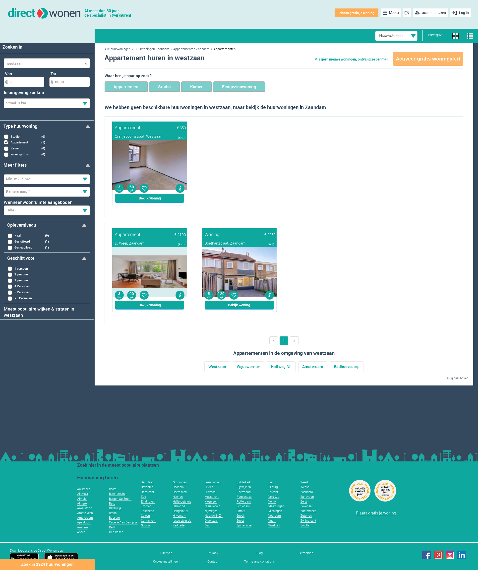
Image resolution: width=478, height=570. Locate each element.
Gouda (145, 525)
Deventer (147, 487)
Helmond (179, 506)
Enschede (147, 511)
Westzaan (217, 366)
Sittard (241, 511)
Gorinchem (148, 520)
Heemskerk (180, 492)
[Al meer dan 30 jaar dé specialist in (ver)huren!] (44, 12)
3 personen (21, 280)
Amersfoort (84, 508)
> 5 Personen (23, 298)
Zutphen (306, 515)
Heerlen (178, 497)
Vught (272, 520)
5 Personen (22, 292)
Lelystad (210, 492)
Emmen (146, 506)
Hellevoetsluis (182, 501)
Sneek (240, 515)
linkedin (461, 555)
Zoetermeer (308, 511)
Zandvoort (307, 497)
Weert (304, 482)
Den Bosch (116, 532)
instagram (450, 555)
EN (406, 13)
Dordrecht (147, 492)
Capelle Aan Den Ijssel (123, 522)
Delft (112, 527)
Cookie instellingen (166, 561)
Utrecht (273, 492)
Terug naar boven (456, 378)
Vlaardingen (276, 506)
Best (112, 503)
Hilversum (179, 515)
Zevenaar (306, 506)
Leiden (209, 487)
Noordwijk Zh (214, 515)
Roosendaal (244, 497)
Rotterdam (244, 501)
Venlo (272, 501)
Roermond (244, 492)
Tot (53, 73)
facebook (426, 555)
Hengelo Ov (180, 511)
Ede (143, 497)
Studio (164, 86)
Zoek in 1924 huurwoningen (47, 564)
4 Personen (22, 286)
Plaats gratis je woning (356, 12)
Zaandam (306, 492)
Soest (240, 520)
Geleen (145, 515)
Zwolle (304, 525)
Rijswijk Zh (244, 487)
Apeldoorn (84, 522)
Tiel (270, 482)
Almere (82, 503)
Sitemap (166, 553)
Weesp (304, 487)
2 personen (21, 274)
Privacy (213, 553)
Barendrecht (117, 494)
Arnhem (82, 527)
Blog (259, 553)
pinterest (438, 555)
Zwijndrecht (308, 520)
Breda (113, 513)
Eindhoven (148, 501)
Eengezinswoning (239, 86)
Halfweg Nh (281, 366)
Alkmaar (82, 494)
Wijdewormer (248, 366)
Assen (81, 532)
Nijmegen (211, 511)
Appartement (126, 86)
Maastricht (212, 497)
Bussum (114, 517)
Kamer (196, 86)
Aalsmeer (83, 489)
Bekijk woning (150, 198)
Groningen (180, 482)
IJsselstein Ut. (182, 520)
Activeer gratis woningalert (428, 59)
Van (8, 73)
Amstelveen (85, 513)
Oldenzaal (211, 520)
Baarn (113, 489)
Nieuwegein (212, 506)
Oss (207, 525)
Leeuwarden (213, 482)
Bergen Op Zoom (120, 499)
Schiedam (243, 506)
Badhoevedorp (346, 366)
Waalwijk (274, 525)
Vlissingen (275, 511)
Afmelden (306, 553)
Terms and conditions (259, 561)
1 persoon (21, 268)
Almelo (82, 499)
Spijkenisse (244, 525)
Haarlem (178, 487)
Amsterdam (312, 366)
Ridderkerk (244, 482)
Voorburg (274, 515)
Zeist (303, 501)
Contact (212, 561)
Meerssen (211, 501)
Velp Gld (273, 497)
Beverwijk (115, 508)
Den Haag (147, 482)
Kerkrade (178, 525)
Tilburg (273, 487)
